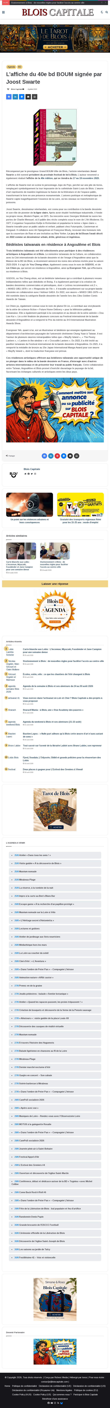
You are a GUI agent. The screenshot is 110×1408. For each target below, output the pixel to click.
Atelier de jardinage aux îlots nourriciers (39, 937)
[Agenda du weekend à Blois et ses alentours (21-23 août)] (13, 725)
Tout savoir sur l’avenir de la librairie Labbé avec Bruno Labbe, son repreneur (62, 745)
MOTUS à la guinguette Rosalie (35, 1124)
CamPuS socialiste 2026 (31, 1100)
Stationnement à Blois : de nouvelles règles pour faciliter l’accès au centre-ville (54, 564)
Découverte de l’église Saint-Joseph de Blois (42, 1241)
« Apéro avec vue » (28, 1108)
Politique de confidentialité (24, 1386)
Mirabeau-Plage (27, 880)
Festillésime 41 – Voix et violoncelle (37, 1257)
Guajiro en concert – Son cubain (35, 1075)
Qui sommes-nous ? (62, 1394)
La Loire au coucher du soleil (33, 953)
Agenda (11, 67)
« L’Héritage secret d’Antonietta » (36, 920)
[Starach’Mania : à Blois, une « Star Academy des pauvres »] (13, 714)
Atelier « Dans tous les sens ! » (35, 855)
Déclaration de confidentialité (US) (89, 1386)
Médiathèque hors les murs (33, 945)
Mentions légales (64, 1390)
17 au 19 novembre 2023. (86, 178)
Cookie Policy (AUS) (21, 1394)
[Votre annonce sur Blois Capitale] (55, 410)
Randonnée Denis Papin (31, 1217)
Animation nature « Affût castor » (36, 977)
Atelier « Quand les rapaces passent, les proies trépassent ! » (50, 1002)
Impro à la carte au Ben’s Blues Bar (37, 896)
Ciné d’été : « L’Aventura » (32, 961)
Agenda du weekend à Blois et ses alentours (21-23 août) (52, 722)
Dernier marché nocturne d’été (34, 1067)
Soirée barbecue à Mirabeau (33, 1083)
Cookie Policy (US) (42, 1394)
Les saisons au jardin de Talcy (34, 1249)
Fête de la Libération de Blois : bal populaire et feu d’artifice (50, 1209)
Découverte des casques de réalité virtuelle (41, 1026)
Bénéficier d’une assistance (55, 1399)
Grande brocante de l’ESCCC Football (38, 1225)
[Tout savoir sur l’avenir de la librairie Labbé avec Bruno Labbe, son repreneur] (13, 749)
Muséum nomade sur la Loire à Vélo (37, 912)
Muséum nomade (27, 871)
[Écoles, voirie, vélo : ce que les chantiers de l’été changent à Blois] (13, 678)
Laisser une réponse (55, 583)
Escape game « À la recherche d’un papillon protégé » (46, 904)
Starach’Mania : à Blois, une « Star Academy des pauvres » (53, 710)
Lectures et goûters (29, 928)
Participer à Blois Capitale (85, 1394)
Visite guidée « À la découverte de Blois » (40, 863)
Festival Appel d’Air (29, 1157)
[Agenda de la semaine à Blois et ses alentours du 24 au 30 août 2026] (13, 690)
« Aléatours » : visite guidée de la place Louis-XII (44, 1018)
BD (19, 67)
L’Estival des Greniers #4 (32, 1165)
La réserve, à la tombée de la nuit (36, 888)
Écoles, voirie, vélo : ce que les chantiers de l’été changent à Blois (42, 3)
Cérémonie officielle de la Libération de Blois (42, 1233)
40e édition (47, 178)
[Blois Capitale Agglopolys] (53, 12)
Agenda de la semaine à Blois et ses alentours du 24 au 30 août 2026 (58, 686)
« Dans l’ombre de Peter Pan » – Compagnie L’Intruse (46, 969)
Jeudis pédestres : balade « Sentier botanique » (43, 994)
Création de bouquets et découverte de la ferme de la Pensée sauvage (55, 1010)
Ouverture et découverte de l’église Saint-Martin (44, 1173)
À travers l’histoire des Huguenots (36, 1043)
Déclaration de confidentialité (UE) (55, 1386)
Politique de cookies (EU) (86, 1390)
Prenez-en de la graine (30, 986)
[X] (31, 473)
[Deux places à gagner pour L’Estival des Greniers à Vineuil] (13, 773)
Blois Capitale (16, 89)
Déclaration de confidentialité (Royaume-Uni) (33, 1390)
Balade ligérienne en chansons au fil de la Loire (43, 1051)
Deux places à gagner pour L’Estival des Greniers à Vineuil (53, 769)
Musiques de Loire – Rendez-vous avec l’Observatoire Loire (49, 1116)
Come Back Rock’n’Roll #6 (32, 1192)
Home (7, 1386)
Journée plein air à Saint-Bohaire (35, 1149)
